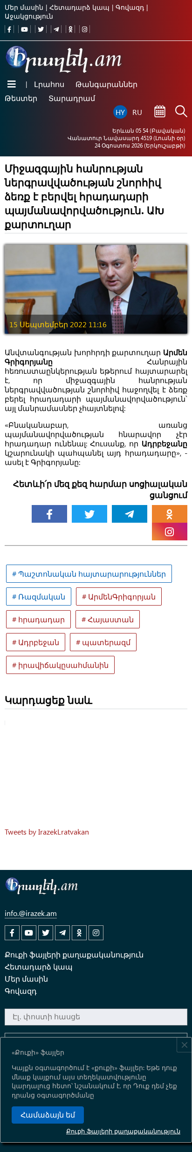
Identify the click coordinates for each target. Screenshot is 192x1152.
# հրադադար (38, 619)
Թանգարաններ (106, 84)
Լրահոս (49, 84)
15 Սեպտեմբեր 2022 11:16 (58, 324)
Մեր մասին (24, 7)
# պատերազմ (103, 642)
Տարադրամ (71, 98)
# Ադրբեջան (35, 642)
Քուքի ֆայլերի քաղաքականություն (123, 1131)
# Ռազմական (38, 596)
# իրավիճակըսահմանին (60, 665)
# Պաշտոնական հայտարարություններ (89, 574)
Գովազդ (130, 7)
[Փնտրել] (181, 112)
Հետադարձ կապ (79, 7)
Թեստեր (21, 98)
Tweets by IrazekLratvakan (47, 831)
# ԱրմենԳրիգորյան (119, 596)
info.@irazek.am (31, 913)
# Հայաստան (108, 619)
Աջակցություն (29, 16)
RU (137, 112)
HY (120, 112)
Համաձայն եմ (48, 1115)
